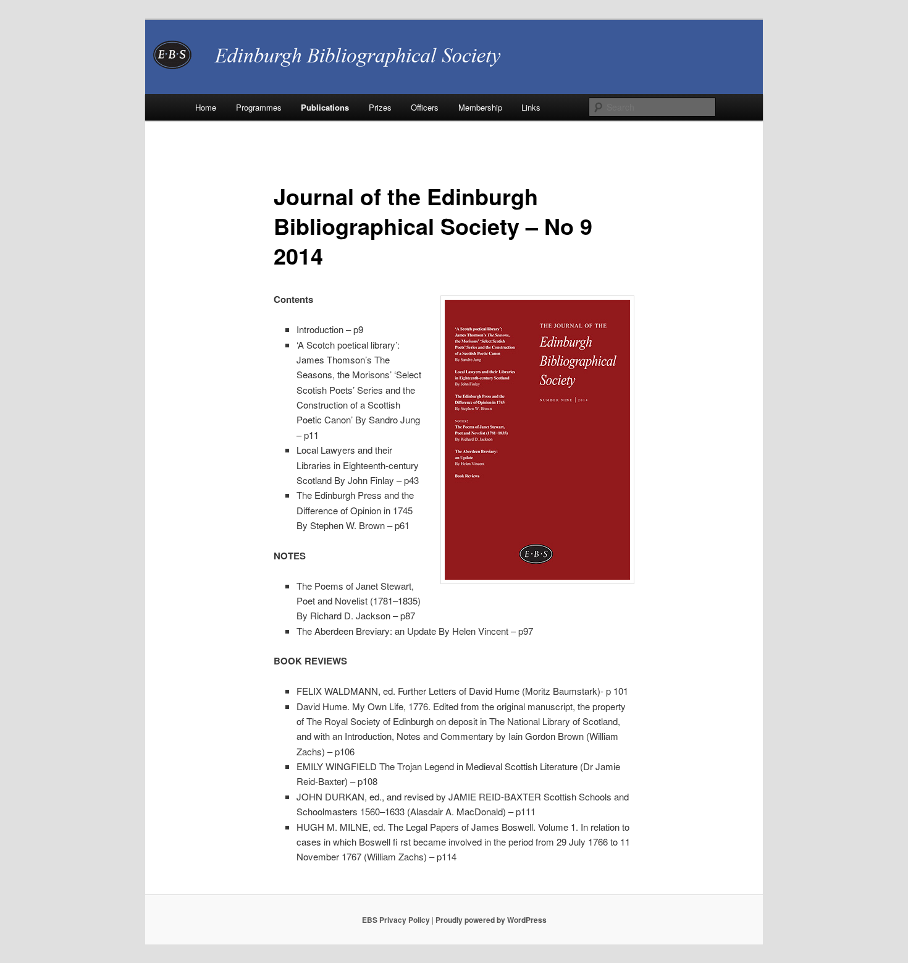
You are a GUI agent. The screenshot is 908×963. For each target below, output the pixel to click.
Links (530, 107)
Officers (425, 107)
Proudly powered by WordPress (491, 919)
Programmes (259, 107)
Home (205, 107)
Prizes (380, 107)
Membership (480, 107)
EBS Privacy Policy (396, 919)
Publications (325, 107)
